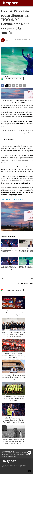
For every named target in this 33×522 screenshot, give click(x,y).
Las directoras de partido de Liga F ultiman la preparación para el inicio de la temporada (13, 334)
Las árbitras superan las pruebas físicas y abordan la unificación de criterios (13, 398)
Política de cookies (14, 456)
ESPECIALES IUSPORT (6, 453)
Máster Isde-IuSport (12, 454)
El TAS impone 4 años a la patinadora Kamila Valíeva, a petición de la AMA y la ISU (8, 268)
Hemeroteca (23, 453)
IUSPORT (8, 40)
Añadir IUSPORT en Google (14, 78)
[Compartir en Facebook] (2, 85)
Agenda (3, 454)
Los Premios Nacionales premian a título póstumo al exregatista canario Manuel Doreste (13, 441)
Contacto (4, 456)
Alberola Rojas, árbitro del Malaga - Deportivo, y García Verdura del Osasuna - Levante (13, 420)
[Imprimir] (9, 85)
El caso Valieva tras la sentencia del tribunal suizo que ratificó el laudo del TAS (9, 250)
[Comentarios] (17, 85)
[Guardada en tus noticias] (13, 85)
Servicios (16, 453)
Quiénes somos (24, 454)
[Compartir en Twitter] (6, 85)
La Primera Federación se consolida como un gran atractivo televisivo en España (13, 313)
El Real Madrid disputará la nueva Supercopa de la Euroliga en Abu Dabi (13, 377)
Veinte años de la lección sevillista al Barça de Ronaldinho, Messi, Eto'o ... (13, 355)
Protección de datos (21, 465)
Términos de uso (11, 465)
